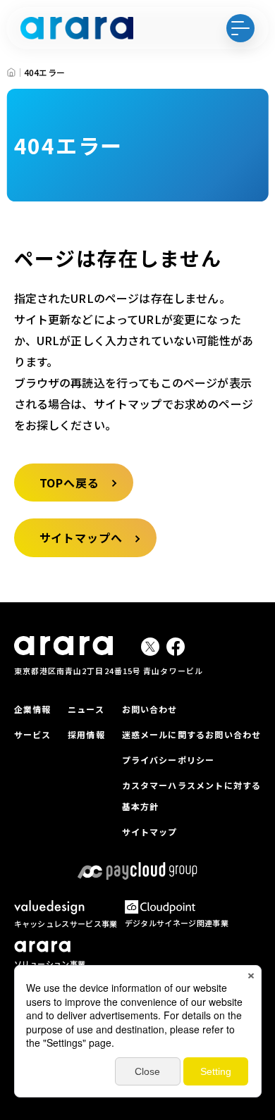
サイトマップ (150, 832)
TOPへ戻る (69, 482)
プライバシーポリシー (168, 760)
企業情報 (32, 709)
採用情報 (86, 734)
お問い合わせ (150, 709)
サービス (32, 734)
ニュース (86, 709)
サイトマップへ (81, 537)
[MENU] (240, 28)
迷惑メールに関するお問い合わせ (192, 734)
